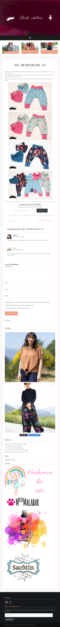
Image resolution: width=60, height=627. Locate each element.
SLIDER (23, 215)
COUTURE (16, 215)
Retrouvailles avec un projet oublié (14, 446)
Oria (24, 625)
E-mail (6, 289)
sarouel (51, 215)
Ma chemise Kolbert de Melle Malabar (11, 52)
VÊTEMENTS (29, 215)
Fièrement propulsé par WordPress (11, 625)
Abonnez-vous (42, 210)
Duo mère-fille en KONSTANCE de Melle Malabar (29, 52)
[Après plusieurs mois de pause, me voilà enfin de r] (30, 357)
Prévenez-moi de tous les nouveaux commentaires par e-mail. (19, 305)
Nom (6, 282)
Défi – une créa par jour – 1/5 (13, 220)
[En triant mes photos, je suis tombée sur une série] (30, 408)
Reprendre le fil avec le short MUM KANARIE (16, 443)
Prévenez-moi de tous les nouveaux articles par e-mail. (18, 308)
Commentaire (8, 266)
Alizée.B (15, 235)
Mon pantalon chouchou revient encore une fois (48, 52)
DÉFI (20, 215)
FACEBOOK (7, 320)
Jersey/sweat (42, 215)
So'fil (34, 68)
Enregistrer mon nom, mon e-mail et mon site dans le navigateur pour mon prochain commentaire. (28, 302)
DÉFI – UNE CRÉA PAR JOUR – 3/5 (45, 220)
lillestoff (47, 215)
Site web (7, 295)
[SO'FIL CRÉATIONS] (30, 17)
